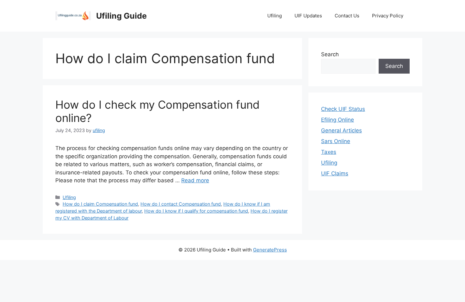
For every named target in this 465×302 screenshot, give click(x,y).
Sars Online (335, 141)
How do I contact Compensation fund (180, 204)
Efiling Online (337, 120)
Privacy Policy (387, 16)
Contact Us (347, 16)
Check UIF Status (343, 109)
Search (330, 54)
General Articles (341, 130)
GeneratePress (270, 250)
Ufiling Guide (121, 16)
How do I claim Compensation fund (100, 204)
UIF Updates (308, 16)
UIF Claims (334, 173)
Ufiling (274, 16)
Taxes (328, 152)
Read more (195, 180)
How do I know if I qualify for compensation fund (196, 211)
